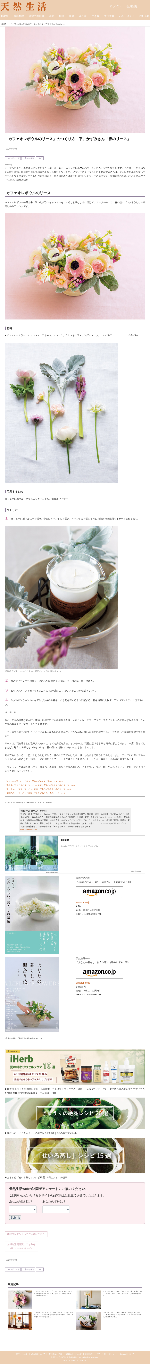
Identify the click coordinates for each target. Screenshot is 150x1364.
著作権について (38, 1354)
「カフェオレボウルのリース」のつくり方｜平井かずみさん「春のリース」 (68, 139)
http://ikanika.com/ (28, 830)
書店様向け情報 (55, 1354)
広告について (22, 1354)
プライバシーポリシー (106, 1354)
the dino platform (78, 1360)
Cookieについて (127, 1354)
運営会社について (74, 1354)
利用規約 (89, 1354)
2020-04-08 (11, 149)
